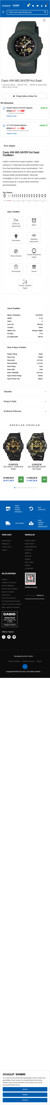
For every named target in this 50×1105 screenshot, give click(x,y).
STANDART (29, 568)
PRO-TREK (29, 562)
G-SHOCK (29, 550)
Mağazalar (6, 544)
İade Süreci (6, 595)
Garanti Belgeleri (8, 585)
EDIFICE (28, 556)
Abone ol (40, 595)
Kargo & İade (10, 401)
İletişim (4, 550)
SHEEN (27, 559)
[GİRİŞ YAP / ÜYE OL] (42, 6)
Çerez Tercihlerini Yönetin (11, 604)
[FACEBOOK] (9, 637)
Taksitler (8, 391)
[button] (14, 487)
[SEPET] (46, 6)
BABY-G (28, 553)
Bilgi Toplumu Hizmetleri (11, 607)
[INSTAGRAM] (3, 637)
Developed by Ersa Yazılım (23, 656)
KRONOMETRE (30, 547)
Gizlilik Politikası (14, 661)
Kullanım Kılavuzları (9, 582)
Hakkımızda (6, 540)
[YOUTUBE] (14, 637)
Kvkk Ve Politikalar (9, 598)
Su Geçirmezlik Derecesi (11, 601)
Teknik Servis (7, 547)
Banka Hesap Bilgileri (10, 588)
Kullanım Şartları (28, 661)
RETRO (28, 565)
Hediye (4, 579)
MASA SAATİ (29, 544)
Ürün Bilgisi (9, 145)
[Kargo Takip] (33, 6)
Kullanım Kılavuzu (12, 411)
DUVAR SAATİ (30, 540)
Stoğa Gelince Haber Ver (26, 96)
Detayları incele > (12, 116)
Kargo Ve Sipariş (8, 592)
